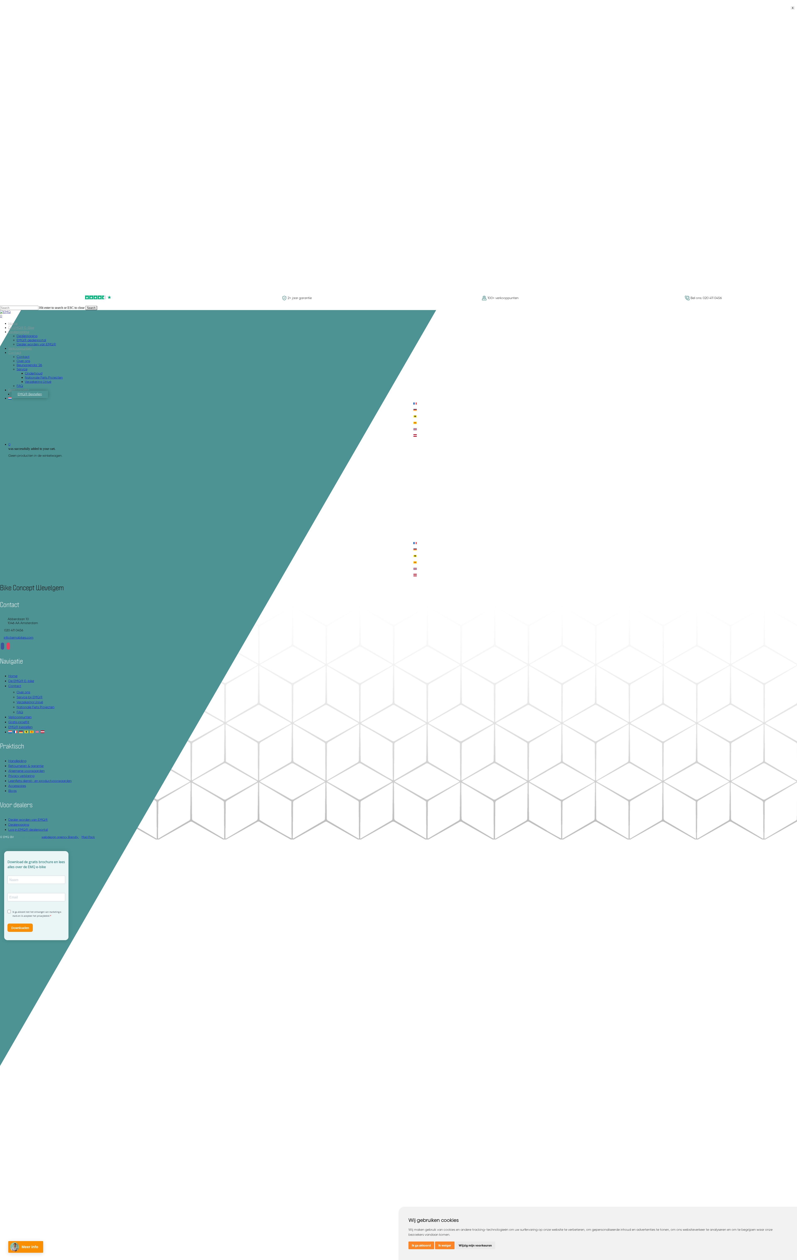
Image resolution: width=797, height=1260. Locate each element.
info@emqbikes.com (18, 637)
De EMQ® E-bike (21, 681)
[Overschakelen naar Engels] (415, 429)
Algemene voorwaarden (26, 771)
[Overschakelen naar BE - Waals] (415, 423)
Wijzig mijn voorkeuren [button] (475, 1245)
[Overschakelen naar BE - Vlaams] (415, 416)
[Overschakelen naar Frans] (415, 404)
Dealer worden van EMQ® (28, 820)
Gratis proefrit (18, 722)
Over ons (23, 692)
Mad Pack (88, 837)
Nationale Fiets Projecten (35, 707)
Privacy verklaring (21, 776)
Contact (14, 686)
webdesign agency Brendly (60, 837)
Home (12, 676)
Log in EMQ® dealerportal (28, 830)
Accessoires (17, 786)
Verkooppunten (20, 717)
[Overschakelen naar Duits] (415, 410)
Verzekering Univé (30, 702)
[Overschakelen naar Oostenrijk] (415, 436)
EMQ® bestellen (20, 727)
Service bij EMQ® (30, 697)
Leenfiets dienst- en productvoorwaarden (40, 781)
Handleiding (17, 761)
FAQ (20, 712)
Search (91, 307)
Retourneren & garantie (26, 766)
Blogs (12, 791)
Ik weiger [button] (444, 1245)
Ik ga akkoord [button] (421, 1245)
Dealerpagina (18, 825)
